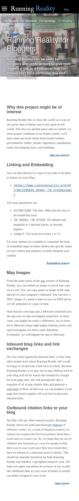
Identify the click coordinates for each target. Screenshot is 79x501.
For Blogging (65, 20)
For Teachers (11, 20)
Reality (33, 9)
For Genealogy (47, 20)
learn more (61, 483)
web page (12, 389)
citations (57, 425)
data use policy (59, 155)
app (43, 280)
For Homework (29, 20)
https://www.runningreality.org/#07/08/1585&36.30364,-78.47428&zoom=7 (42, 190)
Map (66, 9)
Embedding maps (57, 263)
